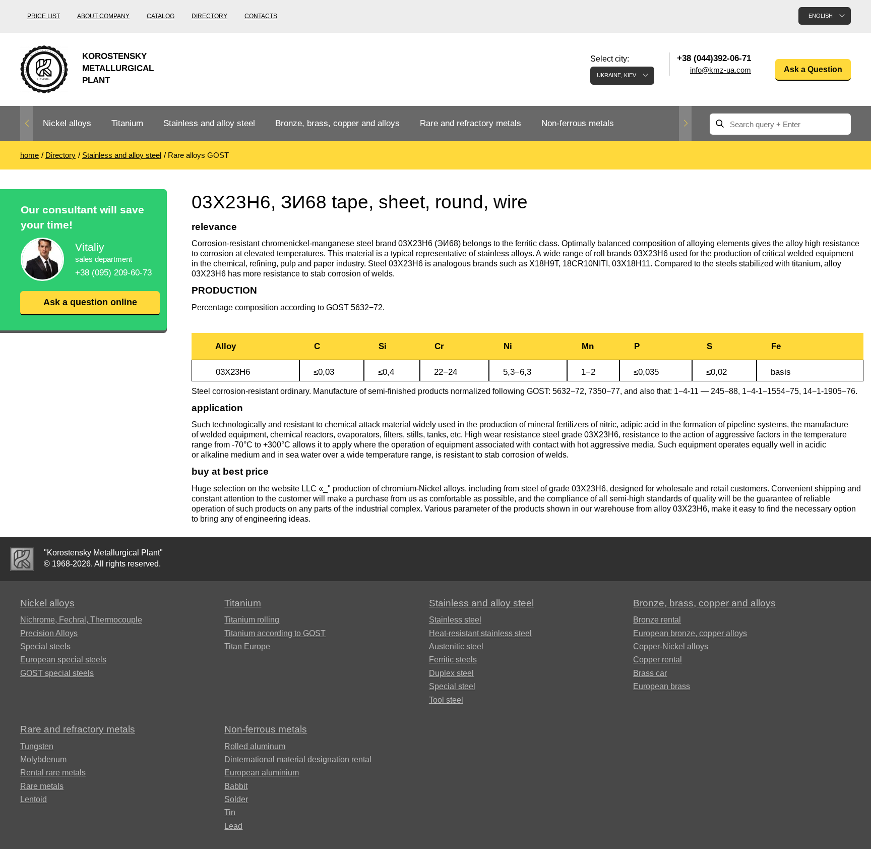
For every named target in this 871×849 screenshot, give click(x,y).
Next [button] (685, 123)
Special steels (45, 646)
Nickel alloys (67, 123)
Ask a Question (813, 69)
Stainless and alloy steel (209, 123)
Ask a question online (90, 302)
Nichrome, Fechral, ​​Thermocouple (81, 619)
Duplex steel (451, 673)
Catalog (160, 16)
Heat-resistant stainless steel (480, 633)
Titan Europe (247, 646)
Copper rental (657, 659)
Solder (236, 799)
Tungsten (36, 746)
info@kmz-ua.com (720, 70)
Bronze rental (657, 619)
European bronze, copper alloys (690, 633)
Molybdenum (43, 759)
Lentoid (33, 799)
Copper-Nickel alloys (670, 646)
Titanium (127, 123)
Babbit (235, 786)
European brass (661, 686)
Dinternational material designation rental (297, 759)
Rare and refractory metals (470, 123)
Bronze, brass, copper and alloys (337, 123)
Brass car (650, 673)
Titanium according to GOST (275, 633)
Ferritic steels (453, 659)
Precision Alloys (49, 633)
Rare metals (42, 786)
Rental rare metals (53, 772)
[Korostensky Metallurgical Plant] (22, 559)
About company (103, 16)
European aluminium (261, 772)
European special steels (63, 659)
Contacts (260, 16)
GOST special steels (57, 673)
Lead (233, 826)
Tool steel (446, 700)
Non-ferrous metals (577, 123)
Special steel (452, 686)
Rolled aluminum (254, 746)
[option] (67, 124)
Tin (229, 812)
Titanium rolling (251, 619)
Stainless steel (455, 619)
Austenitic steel (456, 646)
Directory (209, 16)
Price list (43, 16)
